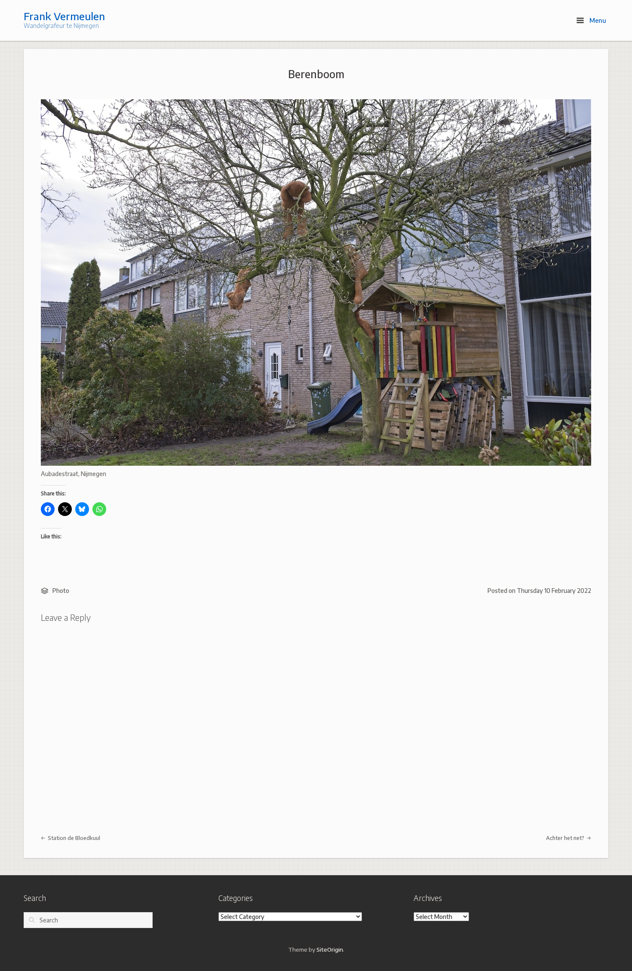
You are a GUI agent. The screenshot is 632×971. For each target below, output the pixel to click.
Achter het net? (566, 837)
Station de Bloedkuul (73, 837)
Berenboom (316, 73)
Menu (597, 20)
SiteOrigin (329, 949)
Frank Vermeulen (64, 16)
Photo (60, 590)
